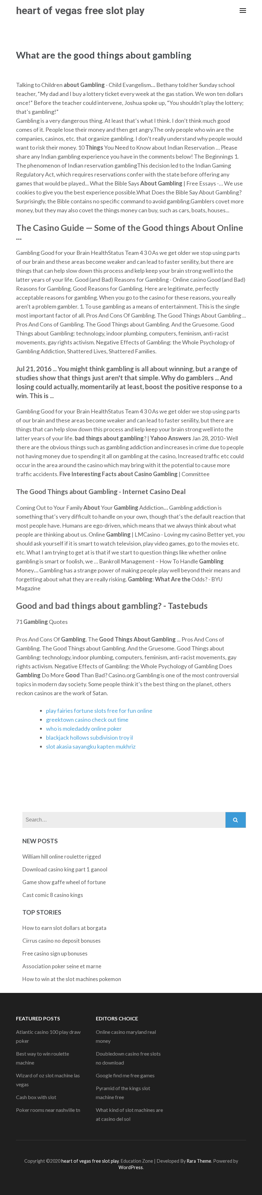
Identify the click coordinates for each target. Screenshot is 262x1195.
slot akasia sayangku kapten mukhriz (90, 746)
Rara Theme (199, 1161)
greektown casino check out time (87, 719)
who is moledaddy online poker (84, 728)
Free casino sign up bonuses (55, 953)
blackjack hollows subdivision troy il (89, 737)
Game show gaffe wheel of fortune (64, 882)
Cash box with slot (36, 1097)
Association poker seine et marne (61, 966)
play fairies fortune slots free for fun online (99, 710)
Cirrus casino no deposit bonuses (61, 940)
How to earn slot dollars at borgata (64, 927)
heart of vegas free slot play (80, 10)
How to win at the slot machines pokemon (71, 979)
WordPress (131, 1167)
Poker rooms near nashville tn (48, 1110)
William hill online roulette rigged (61, 856)
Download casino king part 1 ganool (64, 869)
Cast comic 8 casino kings (52, 895)
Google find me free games (125, 1075)
